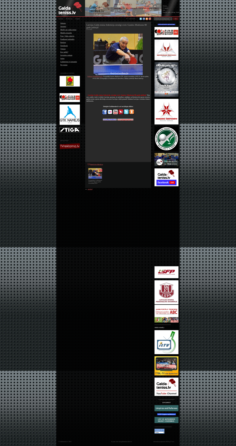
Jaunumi (63, 26)
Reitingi (63, 42)
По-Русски (69, 18)
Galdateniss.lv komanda (68, 62)
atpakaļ (90, 189)
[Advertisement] (70, 189)
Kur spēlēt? (64, 52)
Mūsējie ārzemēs (66, 33)
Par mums (63, 65)
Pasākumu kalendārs (67, 39)
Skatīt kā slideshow (96, 164)
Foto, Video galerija (67, 36)
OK (176, 19)
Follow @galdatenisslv (95, 76)
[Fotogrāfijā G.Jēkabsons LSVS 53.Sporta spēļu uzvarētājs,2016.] (95, 173)
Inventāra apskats (66, 55)
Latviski (61, 18)
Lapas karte (132, 18)
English (77, 18)
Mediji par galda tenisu (68, 30)
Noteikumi (64, 46)
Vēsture (63, 49)
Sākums (63, 23)
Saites (62, 58)
